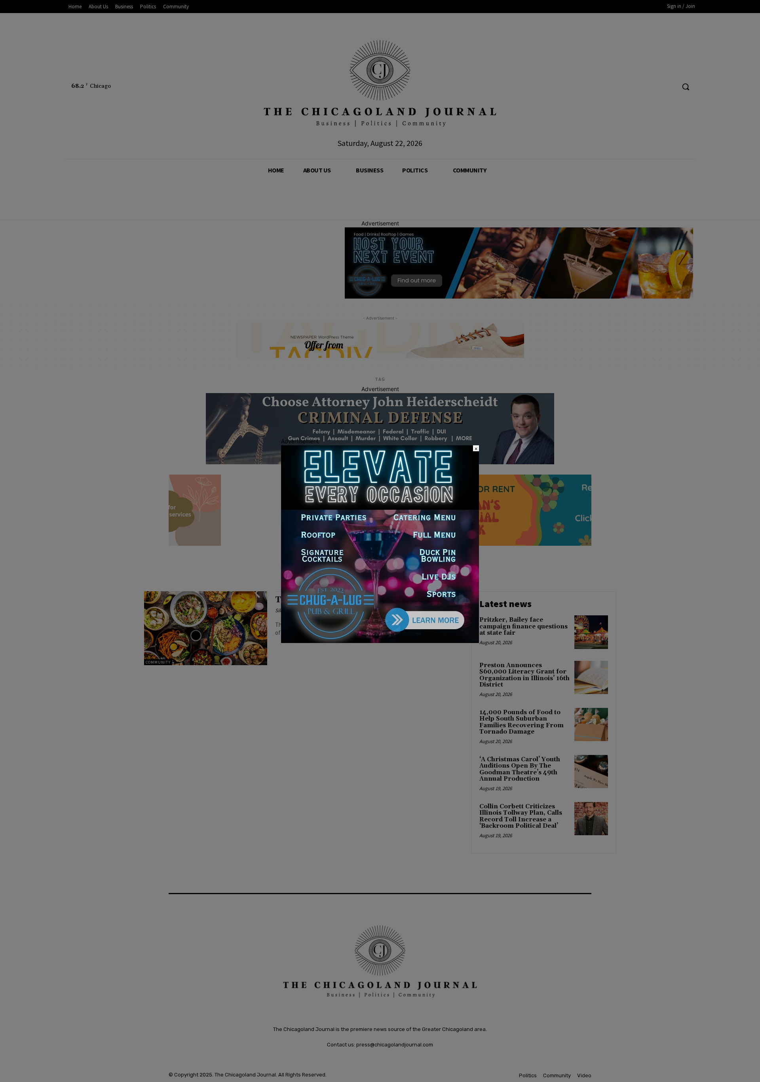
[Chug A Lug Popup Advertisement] (380, 640)
